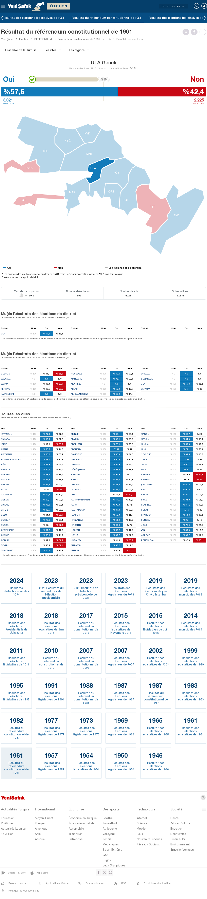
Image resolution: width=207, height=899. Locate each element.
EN (168, 6)
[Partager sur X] (187, 32)
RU (183, 6)
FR (178, 6)
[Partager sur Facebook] (195, 32)
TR (162, 6)
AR (173, 6)
